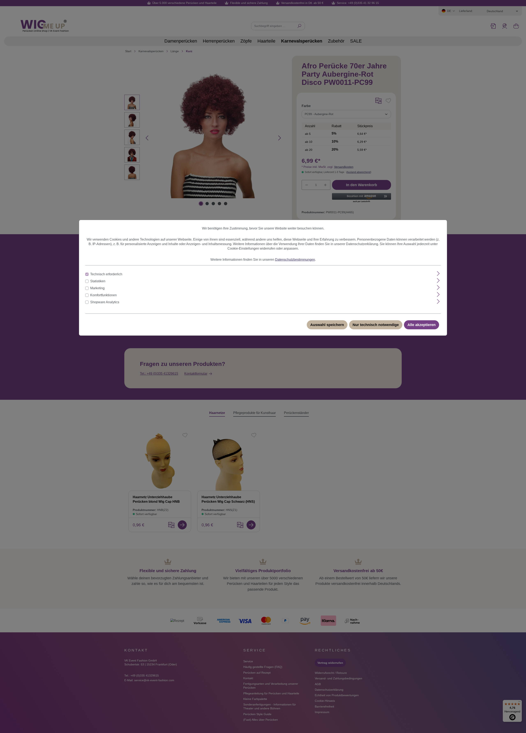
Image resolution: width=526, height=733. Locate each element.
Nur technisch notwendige (376, 325)
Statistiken (97, 281)
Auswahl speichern (327, 325)
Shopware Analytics (104, 302)
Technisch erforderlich (106, 274)
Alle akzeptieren (421, 325)
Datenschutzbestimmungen (295, 259)
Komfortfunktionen (103, 295)
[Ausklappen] (438, 273)
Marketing (97, 288)
